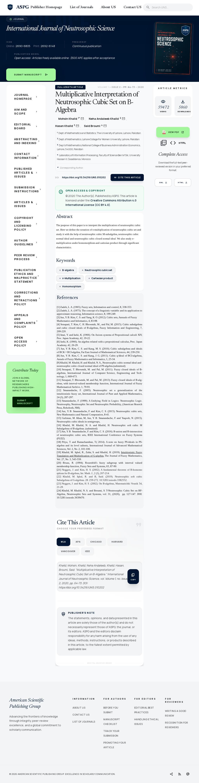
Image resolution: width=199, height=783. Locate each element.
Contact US (132, 7)
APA (78, 541)
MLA (63, 541)
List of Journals (81, 7)
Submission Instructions (27, 189)
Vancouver (68, 551)
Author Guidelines (26, 242)
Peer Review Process (26, 257)
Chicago (96, 541)
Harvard (117, 541)
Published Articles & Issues (26, 172)
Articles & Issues (26, 204)
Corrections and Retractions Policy (27, 298)
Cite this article (127, 177)
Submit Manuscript (31, 75)
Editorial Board (26, 126)
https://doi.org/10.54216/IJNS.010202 (84, 177)
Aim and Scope (26, 111)
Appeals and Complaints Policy (26, 321)
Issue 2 (116, 87)
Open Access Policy (26, 341)
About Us (78, 707)
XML (163, 182)
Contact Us (80, 714)
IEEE (87, 551)
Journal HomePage (26, 96)
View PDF (176, 132)
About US (108, 7)
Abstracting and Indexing (27, 141)
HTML (183, 182)
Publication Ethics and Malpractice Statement (27, 275)
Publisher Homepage (46, 7)
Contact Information (26, 156)
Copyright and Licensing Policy (26, 223)
